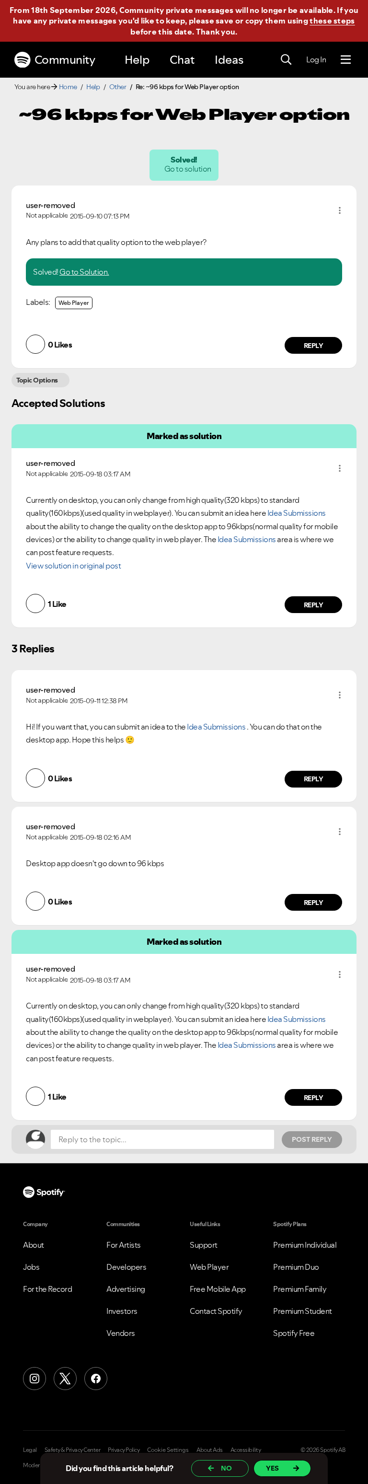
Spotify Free (293, 1333)
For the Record (47, 1289)
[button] (340, 210)
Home (68, 87)
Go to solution (188, 168)
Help (137, 60)
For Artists (123, 1245)
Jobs (31, 1267)
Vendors (120, 1333)
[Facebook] (95, 1378)
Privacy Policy (123, 1450)
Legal (30, 1450)
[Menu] (346, 60)
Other (117, 87)
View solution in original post (73, 565)
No (226, 1468)
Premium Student (302, 1311)
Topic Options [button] (37, 380)
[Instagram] (34, 1378)
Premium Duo (296, 1267)
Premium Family (299, 1289)
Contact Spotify (216, 1311)
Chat (182, 60)
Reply (313, 345)
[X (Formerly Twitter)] (65, 1378)
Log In (316, 59)
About (33, 1245)
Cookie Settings (168, 1450)
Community (64, 60)
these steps (332, 20)
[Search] (286, 60)
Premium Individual (304, 1245)
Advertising (125, 1289)
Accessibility (245, 1450)
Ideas (229, 60)
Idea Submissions (296, 513)
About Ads (209, 1450)
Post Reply (312, 1139)
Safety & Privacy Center (73, 1450)
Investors (122, 1311)
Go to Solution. (84, 272)
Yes (272, 1468)
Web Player (73, 303)
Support (204, 1245)
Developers (126, 1267)
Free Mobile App (218, 1289)
